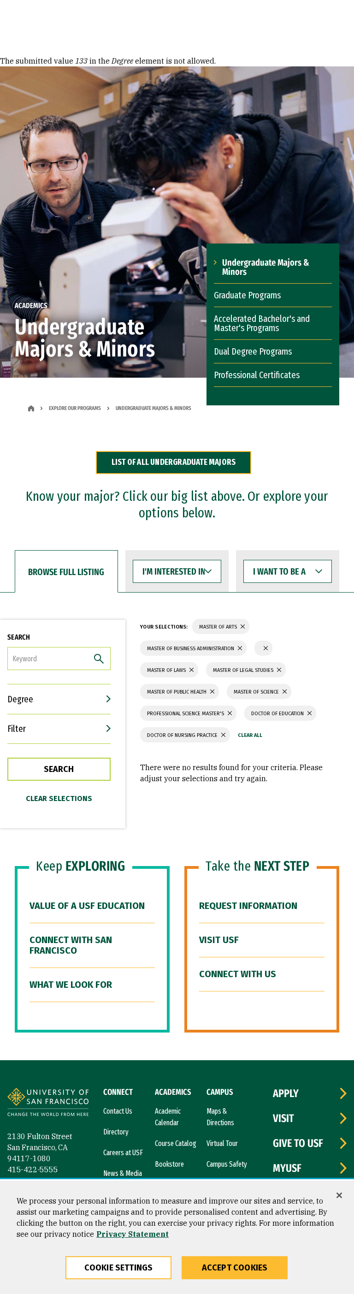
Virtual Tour (222, 1143)
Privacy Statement (132, 1234)
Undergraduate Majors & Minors (265, 267)
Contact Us (117, 1111)
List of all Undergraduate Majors (174, 462)
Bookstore (169, 1164)
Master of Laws (167, 670)
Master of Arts (218, 627)
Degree (20, 699)
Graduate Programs (247, 295)
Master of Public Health (177, 692)
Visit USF (219, 939)
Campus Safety (226, 1164)
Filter (16, 728)
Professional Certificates (257, 374)
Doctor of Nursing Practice (183, 735)
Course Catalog (175, 1143)
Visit (283, 1118)
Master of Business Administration (191, 649)
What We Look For (71, 984)
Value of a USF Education (87, 905)
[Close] (339, 1195)
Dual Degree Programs (253, 351)
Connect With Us (237, 973)
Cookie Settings (118, 1268)
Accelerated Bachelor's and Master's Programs (262, 323)
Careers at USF (123, 1152)
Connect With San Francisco (71, 945)
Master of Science (257, 692)
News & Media (122, 1173)
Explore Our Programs (75, 408)
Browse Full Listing (66, 571)
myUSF (287, 1168)
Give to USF (298, 1143)
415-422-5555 (32, 1169)
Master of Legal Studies (244, 670)
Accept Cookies (235, 1268)
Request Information (248, 905)
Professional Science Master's (186, 714)
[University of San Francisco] (47, 1103)
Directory (116, 1132)
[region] (177, 1237)
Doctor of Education (278, 714)
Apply (286, 1093)
